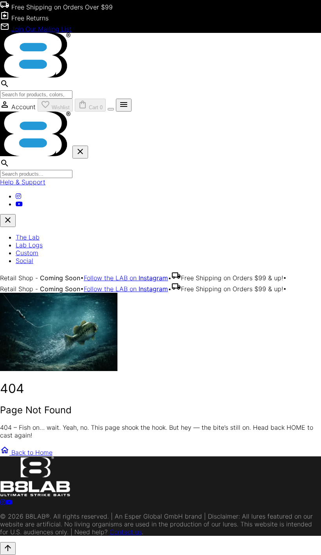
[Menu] (111, 109)
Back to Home (26, 452)
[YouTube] (19, 204)
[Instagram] (18, 196)
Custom (27, 253)
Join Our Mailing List (41, 29)
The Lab (28, 237)
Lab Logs (29, 245)
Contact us (126, 532)
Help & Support (22, 182)
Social (24, 261)
